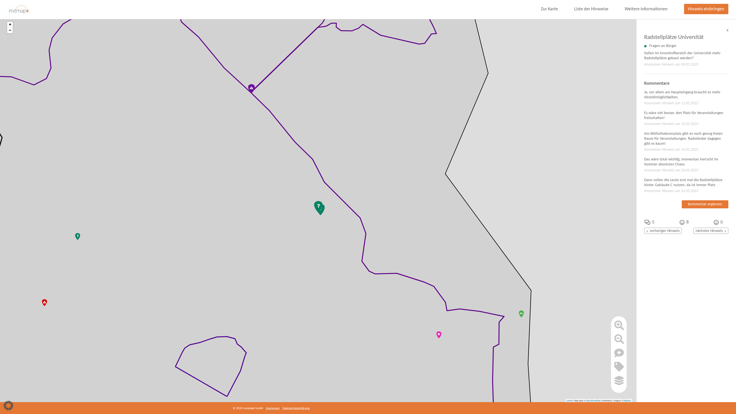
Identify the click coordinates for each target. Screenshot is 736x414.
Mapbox (627, 400)
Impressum (273, 408)
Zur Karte (549, 9)
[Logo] (19, 9)
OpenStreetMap (593, 400)
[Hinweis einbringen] (619, 354)
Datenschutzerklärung (296, 408)
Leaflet (569, 400)
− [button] (10, 30)
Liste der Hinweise (591, 9)
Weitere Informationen (646, 9)
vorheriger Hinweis (665, 231)
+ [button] (10, 24)
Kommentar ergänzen (705, 204)
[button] (8, 405)
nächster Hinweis (709, 231)
